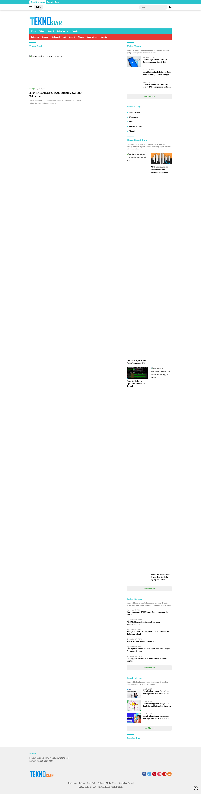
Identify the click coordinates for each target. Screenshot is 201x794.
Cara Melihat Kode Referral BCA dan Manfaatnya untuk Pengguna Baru (157, 73)
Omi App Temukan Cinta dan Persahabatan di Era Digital (148, 659)
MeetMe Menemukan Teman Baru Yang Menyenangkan (143, 623)
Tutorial (104, 37)
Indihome (35, 37)
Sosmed (51, 31)
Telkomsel (56, 37)
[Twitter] (149, 774)
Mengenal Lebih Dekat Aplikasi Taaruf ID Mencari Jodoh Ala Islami (148, 633)
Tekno (41, 31)
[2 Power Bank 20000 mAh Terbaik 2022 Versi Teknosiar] (56, 70)
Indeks (38, 7)
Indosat (45, 37)
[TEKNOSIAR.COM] (45, 20)
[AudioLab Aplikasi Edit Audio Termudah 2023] (137, 255)
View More (148, 96)
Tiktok (132, 122)
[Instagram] (159, 774)
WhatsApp (133, 117)
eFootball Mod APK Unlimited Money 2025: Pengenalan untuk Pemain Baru (156, 85)
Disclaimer (72, 783)
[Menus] (31, 7)
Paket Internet (63, 31)
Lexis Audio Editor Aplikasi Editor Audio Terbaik (136, 383)
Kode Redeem (134, 112)
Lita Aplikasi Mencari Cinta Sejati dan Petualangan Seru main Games (148, 650)
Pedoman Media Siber (107, 783)
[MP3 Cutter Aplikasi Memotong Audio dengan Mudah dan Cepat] (161, 158)
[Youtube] (164, 774)
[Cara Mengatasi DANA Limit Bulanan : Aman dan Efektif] (134, 61)
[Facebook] (144, 774)
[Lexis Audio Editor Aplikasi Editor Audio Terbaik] (137, 373)
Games (81, 37)
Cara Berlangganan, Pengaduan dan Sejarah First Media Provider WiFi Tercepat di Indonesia (157, 717)
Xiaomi (132, 131)
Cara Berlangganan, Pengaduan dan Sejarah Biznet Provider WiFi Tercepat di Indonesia (157, 692)
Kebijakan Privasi (126, 783)
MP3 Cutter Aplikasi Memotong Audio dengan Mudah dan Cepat (159, 169)
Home (33, 31)
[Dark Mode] (170, 7)
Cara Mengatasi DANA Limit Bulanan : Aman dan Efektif (155, 61)
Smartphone (92, 37)
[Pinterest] (154, 774)
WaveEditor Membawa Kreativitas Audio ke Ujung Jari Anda (160, 577)
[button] (165, 7)
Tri (64, 37)
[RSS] (169, 774)
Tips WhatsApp (135, 126)
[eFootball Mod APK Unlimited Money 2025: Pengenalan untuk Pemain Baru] (134, 86)
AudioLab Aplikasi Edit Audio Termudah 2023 (137, 361)
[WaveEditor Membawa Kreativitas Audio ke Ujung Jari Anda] (161, 469)
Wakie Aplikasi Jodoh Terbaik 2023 (141, 641)
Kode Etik (91, 783)
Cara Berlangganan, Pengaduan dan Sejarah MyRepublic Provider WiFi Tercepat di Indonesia (157, 705)
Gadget (72, 37)
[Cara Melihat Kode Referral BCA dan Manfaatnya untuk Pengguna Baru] (134, 74)
